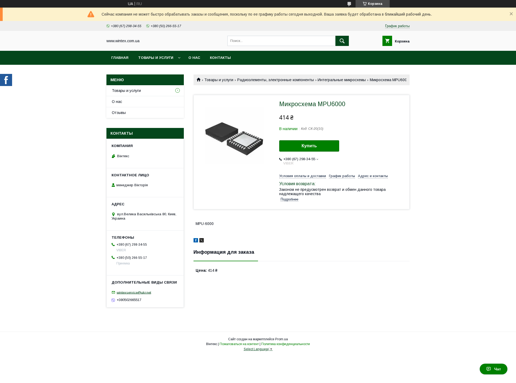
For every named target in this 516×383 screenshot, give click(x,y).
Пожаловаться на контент (239, 344)
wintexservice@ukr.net (134, 292)
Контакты (220, 58)
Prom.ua (281, 339)
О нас (194, 58)
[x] (201, 241)
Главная (119, 58)
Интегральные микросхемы (342, 80)
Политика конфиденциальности (285, 344)
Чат (497, 369)
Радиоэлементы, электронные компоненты (275, 80)
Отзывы (119, 112)
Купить (309, 146)
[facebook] (196, 241)
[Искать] (342, 41)
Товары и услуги (155, 58)
